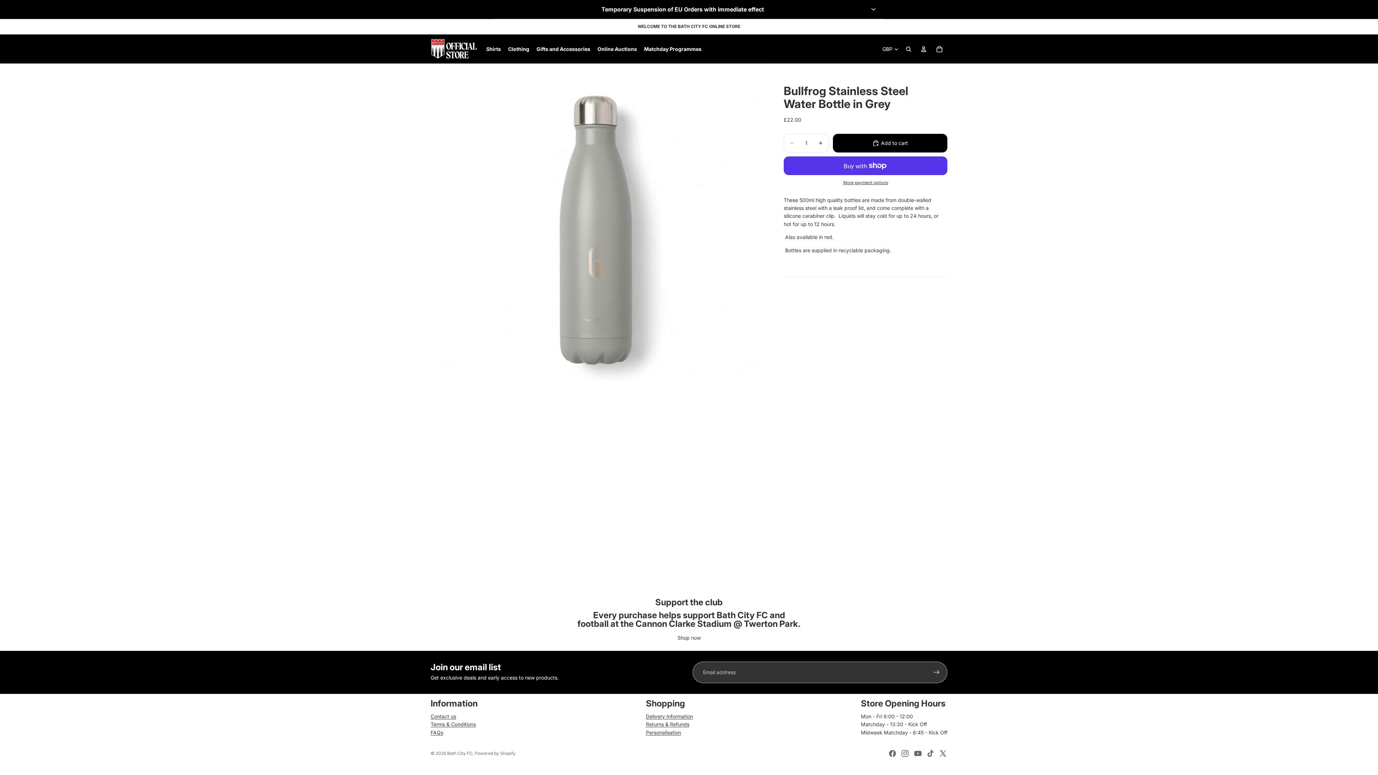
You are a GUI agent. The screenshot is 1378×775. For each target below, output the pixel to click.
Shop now (689, 638)
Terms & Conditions (453, 724)
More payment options (865, 182)
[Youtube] (918, 753)
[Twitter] (943, 753)
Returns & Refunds (667, 724)
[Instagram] (905, 753)
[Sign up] (936, 672)
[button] (689, 9)
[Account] (924, 49)
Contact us (443, 716)
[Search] (909, 49)
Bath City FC (460, 753)
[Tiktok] (930, 753)
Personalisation (663, 732)
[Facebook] (892, 753)
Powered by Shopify (495, 753)
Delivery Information (669, 716)
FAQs (437, 732)
